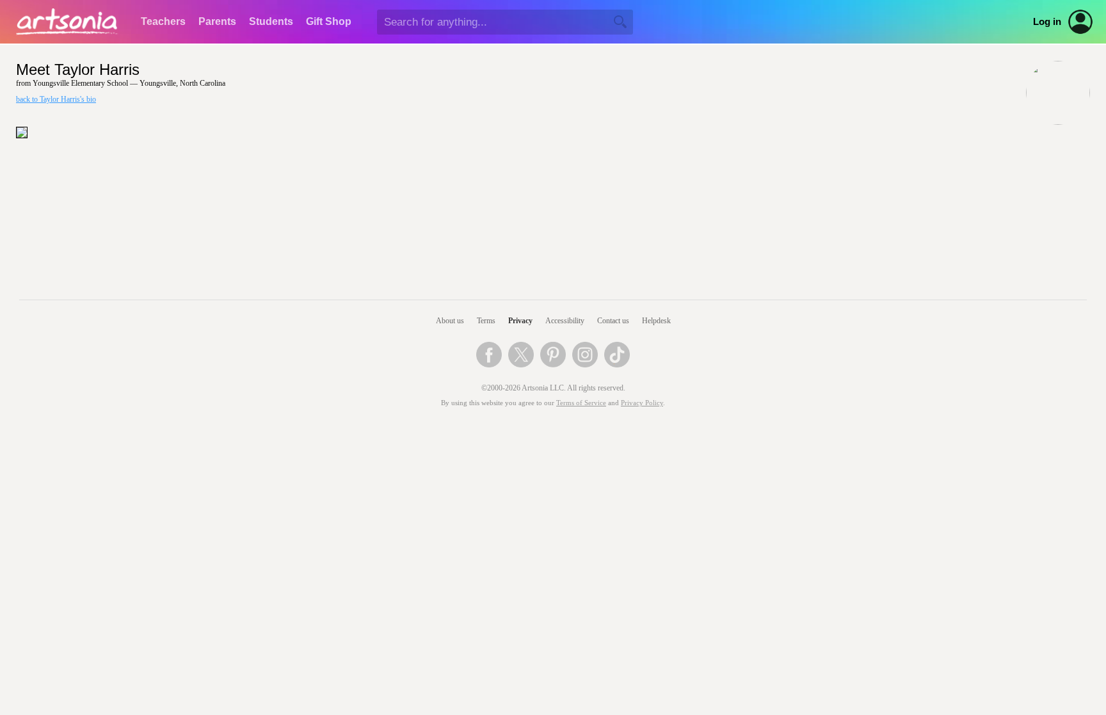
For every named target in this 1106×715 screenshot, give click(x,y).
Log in (1047, 22)
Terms (486, 320)
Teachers (163, 21)
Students (271, 21)
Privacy (520, 320)
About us (450, 320)
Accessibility (564, 320)
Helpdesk (656, 320)
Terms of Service (581, 402)
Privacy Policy (642, 402)
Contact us (613, 320)
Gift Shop (328, 21)
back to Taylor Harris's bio (56, 99)
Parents (217, 21)
